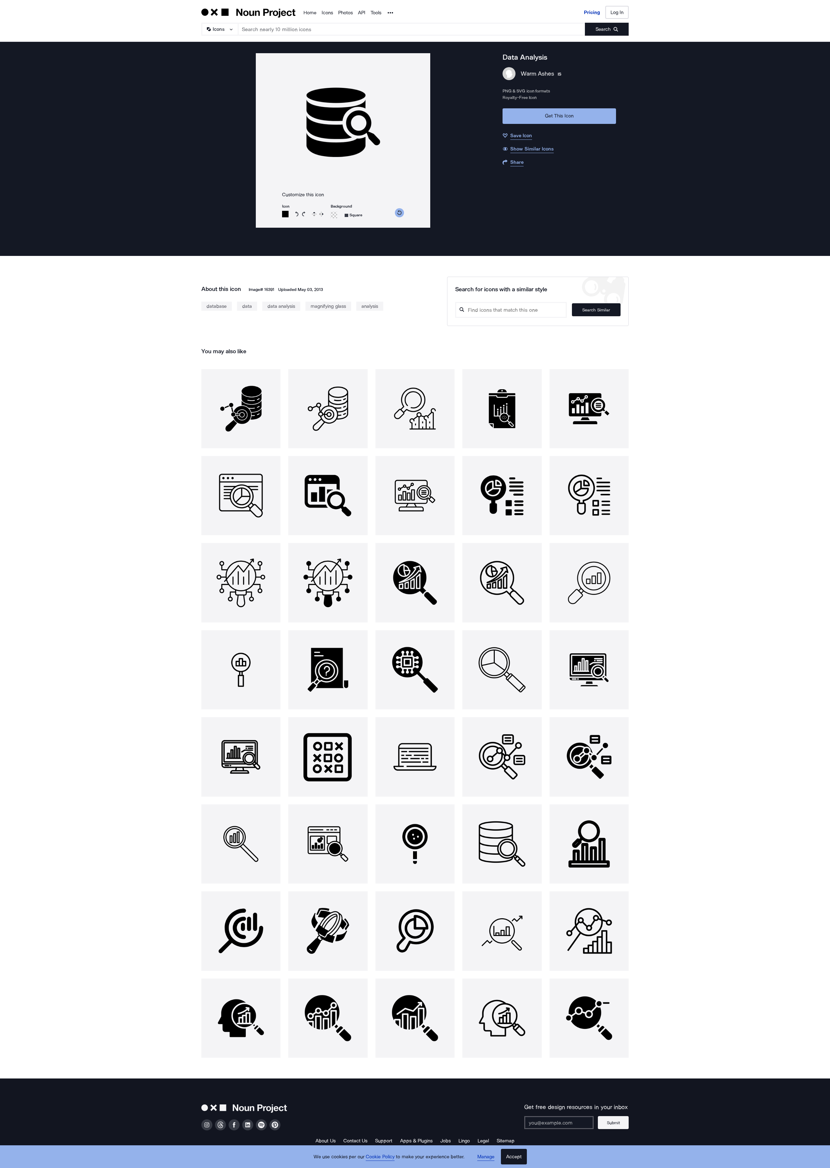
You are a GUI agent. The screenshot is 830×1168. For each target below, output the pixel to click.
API (361, 13)
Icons (327, 13)
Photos (345, 13)
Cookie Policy (380, 1157)
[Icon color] (285, 214)
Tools (376, 13)
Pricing (592, 12)
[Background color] (334, 215)
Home (309, 13)
